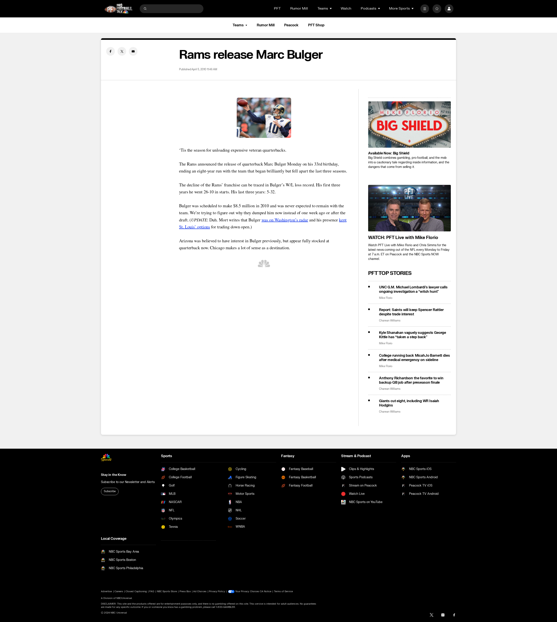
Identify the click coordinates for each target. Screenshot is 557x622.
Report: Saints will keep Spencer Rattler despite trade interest (411, 312)
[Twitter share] (121, 51)
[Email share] (133, 51)
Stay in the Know (113, 475)
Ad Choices (199, 591)
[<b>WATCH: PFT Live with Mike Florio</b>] (409, 208)
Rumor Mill (299, 8)
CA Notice (266, 591)
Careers (118, 591)
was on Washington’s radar (285, 220)
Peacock (291, 25)
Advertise (106, 591)
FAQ (151, 591)
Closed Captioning (136, 591)
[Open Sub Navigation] (331, 8)
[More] (424, 8)
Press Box (185, 591)
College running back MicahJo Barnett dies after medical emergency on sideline (414, 357)
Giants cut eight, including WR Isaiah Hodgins (409, 403)
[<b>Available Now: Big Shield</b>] (409, 124)
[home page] (118, 8)
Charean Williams (389, 320)
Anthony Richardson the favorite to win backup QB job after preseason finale (411, 380)
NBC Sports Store (167, 591)
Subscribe (110, 491)
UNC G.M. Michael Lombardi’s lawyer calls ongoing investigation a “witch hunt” (413, 289)
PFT (277, 8)
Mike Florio (385, 298)
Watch (346, 8)
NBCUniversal (124, 598)
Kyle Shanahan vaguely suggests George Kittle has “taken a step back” (412, 335)
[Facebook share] (110, 51)
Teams (238, 25)
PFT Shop (316, 25)
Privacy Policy (217, 591)
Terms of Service (283, 591)
